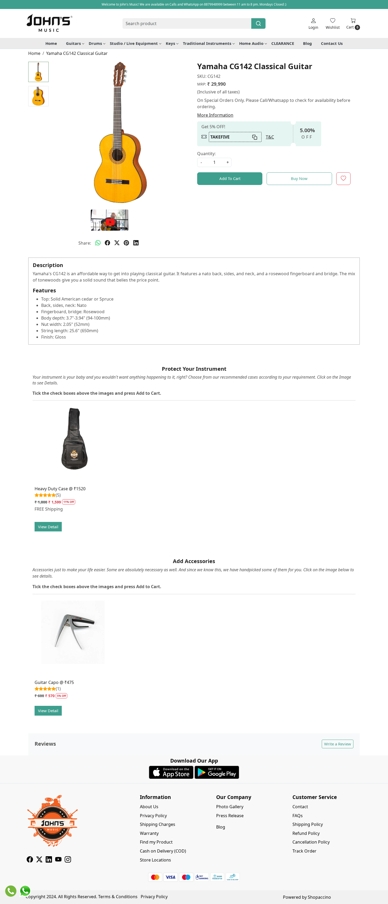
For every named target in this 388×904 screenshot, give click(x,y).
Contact (300, 807)
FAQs (297, 816)
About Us (149, 807)
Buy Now (299, 178)
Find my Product (156, 842)
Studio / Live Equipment (134, 43)
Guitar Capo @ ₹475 (54, 682)
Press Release (230, 816)
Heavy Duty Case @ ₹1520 (60, 489)
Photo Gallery (229, 807)
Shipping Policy (307, 824)
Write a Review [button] (337, 743)
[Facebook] (30, 860)
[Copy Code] (255, 137)
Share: (84, 243)
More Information (215, 115)
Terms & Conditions (118, 897)
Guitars (73, 43)
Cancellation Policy (311, 842)
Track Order (304, 851)
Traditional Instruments (207, 43)
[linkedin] (136, 243)
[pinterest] (126, 243)
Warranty (149, 833)
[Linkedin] (49, 860)
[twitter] (117, 243)
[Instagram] (68, 860)
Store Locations (155, 860)
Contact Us (332, 43)
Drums (95, 43)
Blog (307, 43)
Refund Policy (306, 833)
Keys (170, 43)
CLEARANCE (282, 43)
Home (51, 43)
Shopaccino (319, 897)
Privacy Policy (153, 816)
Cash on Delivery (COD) (163, 851)
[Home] (49, 23)
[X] (39, 860)
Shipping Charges (157, 824)
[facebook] (107, 243)
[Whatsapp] (98, 243)
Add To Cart (229, 178)
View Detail (48, 526)
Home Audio (251, 43)
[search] (258, 23)
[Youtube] (58, 860)
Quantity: (206, 153)
